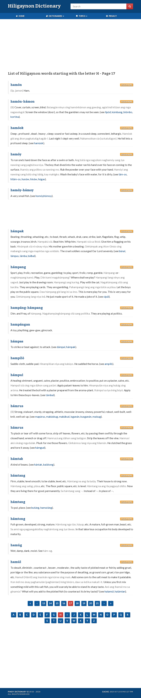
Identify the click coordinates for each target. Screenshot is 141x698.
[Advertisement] (70, 46)
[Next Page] (104, 603)
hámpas (16, 341)
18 (77, 603)
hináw (33, 179)
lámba (23, 255)
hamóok (17, 128)
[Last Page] (110, 603)
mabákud (64, 416)
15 (57, 603)
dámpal (61, 346)
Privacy (113, 16)
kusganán (85, 416)
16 (63, 603)
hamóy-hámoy (22, 190)
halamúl (109, 591)
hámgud (40, 447)
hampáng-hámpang (26, 308)
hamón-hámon (22, 101)
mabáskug (52, 416)
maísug (97, 416)
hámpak (17, 231)
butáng (35, 507)
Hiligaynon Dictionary (34, 6)
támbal (50, 395)
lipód (108, 112)
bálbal (31, 255)
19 (84, 603)
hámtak (16, 459)
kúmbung (117, 112)
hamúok (38, 143)
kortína (14, 116)
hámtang (17, 475)
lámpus (14, 255)
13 (43, 603)
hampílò (17, 358)
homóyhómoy (44, 195)
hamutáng (46, 507)
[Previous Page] (37, 603)
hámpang (18, 267)
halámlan (120, 591)
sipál (106, 296)
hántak (38, 464)
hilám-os (15, 179)
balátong (48, 464)
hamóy (15, 154)
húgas (41, 179)
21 (97, 603)
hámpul (16, 375)
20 (90, 603)
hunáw (25, 179)
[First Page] (30, 603)
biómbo (127, 112)
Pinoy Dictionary (17, 692)
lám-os (123, 174)
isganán (74, 416)
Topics (82, 16)
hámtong (17, 519)
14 (50, 603)
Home (21, 16)
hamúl (15, 562)
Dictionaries (55, 16)
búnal (122, 251)
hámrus (16, 406)
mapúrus (40, 416)
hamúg (16, 545)
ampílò (108, 363)
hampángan (20, 324)
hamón (16, 85)
